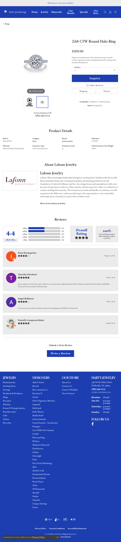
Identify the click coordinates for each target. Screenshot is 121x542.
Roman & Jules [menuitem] (39, 478)
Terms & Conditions (57, 528)
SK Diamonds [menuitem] (38, 489)
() (63, 228)
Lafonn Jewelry (67, 141)
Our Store (96, 12)
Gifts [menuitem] (5, 415)
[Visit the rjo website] (65, 519)
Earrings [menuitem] (6, 390)
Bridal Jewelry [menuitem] (9, 382)
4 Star (25, 231)
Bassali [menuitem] (35, 386)
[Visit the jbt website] (73, 519)
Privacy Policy (40, 528)
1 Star (25, 240)
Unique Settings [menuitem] (39, 503)
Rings (7, 24)
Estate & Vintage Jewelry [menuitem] (14, 408)
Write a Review (60, 353)
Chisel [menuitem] (35, 397)
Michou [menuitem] (35, 441)
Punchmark (66, 537)
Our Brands (70, 12)
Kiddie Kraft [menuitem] (37, 415)
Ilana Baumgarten (27, 253)
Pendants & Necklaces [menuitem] (13, 393)
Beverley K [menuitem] (37, 393)
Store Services (68, 393)
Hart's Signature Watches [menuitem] (43, 401)
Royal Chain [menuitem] (37, 481)
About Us (66, 382)
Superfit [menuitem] (36, 500)
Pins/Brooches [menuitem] (9, 412)
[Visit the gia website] (48, 519)
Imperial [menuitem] (36, 404)
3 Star (25, 234)
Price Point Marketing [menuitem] (42, 463)
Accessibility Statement (77, 528)
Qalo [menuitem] (34, 467)
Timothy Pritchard (27, 274)
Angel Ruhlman (26, 298)
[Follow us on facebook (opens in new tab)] (92, 424)
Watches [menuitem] (7, 404)
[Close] (117, 3)
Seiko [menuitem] (34, 485)
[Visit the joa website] (57, 519)
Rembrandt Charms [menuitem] (41, 474)
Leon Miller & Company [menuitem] (43, 430)
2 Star (25, 237)
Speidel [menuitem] (35, 492)
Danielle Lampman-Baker (31, 320)
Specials (84, 12)
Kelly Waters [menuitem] (38, 412)
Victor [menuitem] (35, 507)
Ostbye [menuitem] (35, 452)
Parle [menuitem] (34, 459)
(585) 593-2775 (42, 115)
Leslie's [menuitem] (35, 434)
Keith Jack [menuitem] (36, 408)
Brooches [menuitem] (7, 423)
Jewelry (44, 12)
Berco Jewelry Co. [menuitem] (40, 390)
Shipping (83, 91)
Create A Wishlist (70, 390)
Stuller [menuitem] (35, 496)
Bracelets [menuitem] (7, 401)
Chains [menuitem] (6, 419)
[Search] (105, 12)
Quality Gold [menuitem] (38, 470)
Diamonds (56, 12)
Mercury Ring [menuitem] (38, 437)
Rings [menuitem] (5, 397)
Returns (107, 91)
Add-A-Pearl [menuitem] (38, 382)
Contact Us (67, 386)
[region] (36, 62)
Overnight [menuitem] (36, 456)
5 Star (25, 228)
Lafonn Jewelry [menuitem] (39, 419)
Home (35, 12)
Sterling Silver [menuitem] (9, 386)
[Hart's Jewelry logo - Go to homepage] (17, 12)
